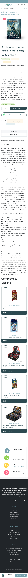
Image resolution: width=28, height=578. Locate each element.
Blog (14, 521)
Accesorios (14, 518)
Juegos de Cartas (14, 514)
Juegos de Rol (14, 516)
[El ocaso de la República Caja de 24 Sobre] (14, 346)
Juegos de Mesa (14, 512)
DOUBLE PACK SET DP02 (14, 337)
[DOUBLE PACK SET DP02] (14, 318)
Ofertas (20, 121)
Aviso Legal (14, 530)
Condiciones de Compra (14, 534)
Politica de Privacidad (14, 532)
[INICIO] (2, 11)
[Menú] (2, 4)
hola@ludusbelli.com (14, 559)
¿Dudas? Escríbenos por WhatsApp (16, 114)
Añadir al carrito (18, 108)
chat (19, 466)
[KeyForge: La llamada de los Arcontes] (14, 288)
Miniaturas (14, 510)
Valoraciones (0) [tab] (14, 134)
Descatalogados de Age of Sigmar (15, 120)
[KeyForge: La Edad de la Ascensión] (14, 376)
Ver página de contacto (14, 561)
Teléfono (14, 466)
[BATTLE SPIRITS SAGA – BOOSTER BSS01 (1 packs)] (14, 406)
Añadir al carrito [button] (21, 575)
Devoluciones (14, 538)
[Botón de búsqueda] (25, 8)
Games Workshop (10, 123)
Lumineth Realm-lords (12, 121)
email (22, 466)
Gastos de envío (14, 536)
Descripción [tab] (14, 131)
